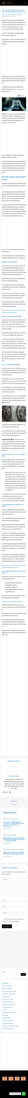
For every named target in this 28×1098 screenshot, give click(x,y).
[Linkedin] (10, 792)
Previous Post (14, 801)
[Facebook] (4, 792)
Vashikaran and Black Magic (8, 1026)
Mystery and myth (15, 14)
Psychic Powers (5, 1007)
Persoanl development (7, 1004)
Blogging (4, 983)
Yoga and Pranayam (6, 1028)
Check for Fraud (6, 986)
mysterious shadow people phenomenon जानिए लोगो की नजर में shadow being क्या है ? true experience (13, 824)
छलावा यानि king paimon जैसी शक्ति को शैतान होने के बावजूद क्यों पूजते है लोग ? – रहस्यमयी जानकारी (14, 839)
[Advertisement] (14, 61)
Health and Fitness (6, 988)
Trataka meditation (6, 1023)
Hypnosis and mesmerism (8, 991)
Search (3, 971)
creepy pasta (17, 89)
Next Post (14, 804)
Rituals (3, 1015)
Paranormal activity (6, 1002)
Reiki (3, 1010)
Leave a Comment (6, 14)
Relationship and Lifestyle (8, 1012)
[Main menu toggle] (25, 2)
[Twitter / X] (7, 792)
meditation (4, 996)
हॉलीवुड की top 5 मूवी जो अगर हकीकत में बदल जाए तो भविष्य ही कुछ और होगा (13, 853)
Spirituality (4, 1018)
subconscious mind (6, 1020)
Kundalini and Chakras (7, 994)
